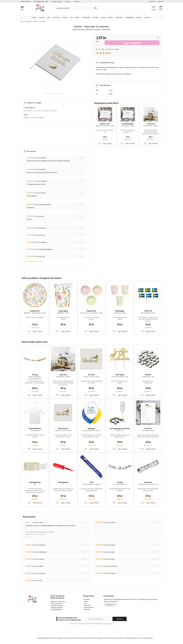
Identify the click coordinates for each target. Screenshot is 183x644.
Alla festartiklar (86, 17)
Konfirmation (118, 17)
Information (152, 1)
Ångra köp (87, 609)
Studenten (139, 17)
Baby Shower (56, 17)
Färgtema (65, 17)
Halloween (147, 17)
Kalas (48, 17)
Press (85, 603)
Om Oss (86, 601)
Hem (21, 21)
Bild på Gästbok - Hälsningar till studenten (54, 93)
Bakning (103, 17)
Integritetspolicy (89, 607)
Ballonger (95, 17)
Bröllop (77, 17)
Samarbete (87, 605)
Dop (71, 17)
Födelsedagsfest (129, 17)
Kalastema (42, 17)
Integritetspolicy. (109, 623)
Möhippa (110, 17)
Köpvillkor (87, 599)
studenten (121, 67)
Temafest (33, 17)
